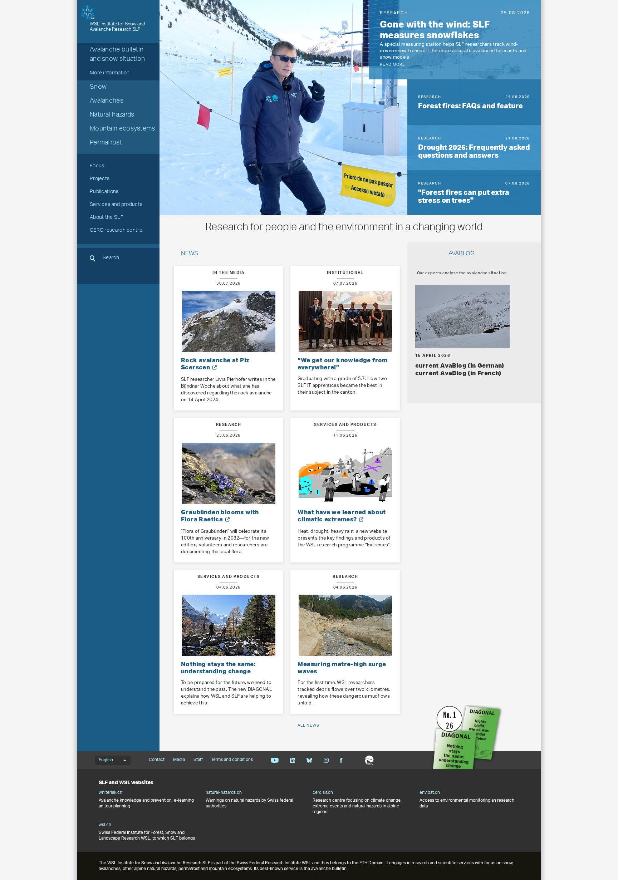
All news (308, 725)
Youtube (275, 760)
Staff (198, 759)
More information (110, 74)
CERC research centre (116, 231)
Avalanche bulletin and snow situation (117, 55)
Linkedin (292, 760)
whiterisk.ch (110, 793)
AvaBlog (461, 254)
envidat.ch (430, 793)
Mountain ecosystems (122, 129)
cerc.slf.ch (323, 793)
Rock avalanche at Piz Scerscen (215, 363)
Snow (98, 87)
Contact (157, 759)
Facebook (341, 760)
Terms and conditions (232, 759)
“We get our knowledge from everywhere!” (342, 363)
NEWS (189, 254)
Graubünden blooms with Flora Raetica (220, 515)
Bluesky (309, 760)
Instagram (326, 760)
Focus (97, 167)
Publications (104, 192)
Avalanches (106, 101)
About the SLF (106, 218)
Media (179, 759)
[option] (455, 39)
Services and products (116, 205)
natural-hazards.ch (224, 793)
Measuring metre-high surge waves (342, 667)
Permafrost (106, 143)
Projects (99, 179)
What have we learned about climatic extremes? (342, 515)
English (106, 760)
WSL (369, 760)
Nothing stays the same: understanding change (218, 667)
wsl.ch (105, 825)
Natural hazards (112, 115)
